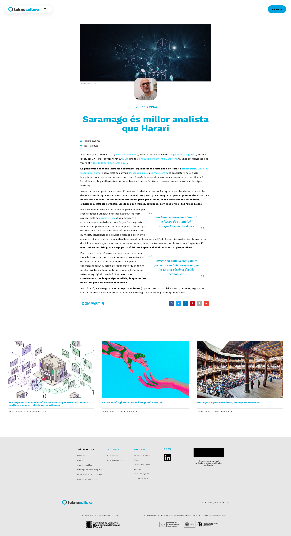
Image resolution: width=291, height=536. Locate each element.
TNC (110, 154)
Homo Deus (189, 168)
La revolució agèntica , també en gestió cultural (132, 402)
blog (122, 9)
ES (133, 9)
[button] (171, 303)
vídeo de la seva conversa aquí (108, 162)
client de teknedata (126, 154)
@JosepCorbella (138, 172)
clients (99, 9)
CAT (142, 9)
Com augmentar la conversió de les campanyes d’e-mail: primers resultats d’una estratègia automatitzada (48, 403)
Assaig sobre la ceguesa (181, 154)
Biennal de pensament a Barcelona (157, 158)
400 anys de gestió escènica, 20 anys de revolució (228, 402)
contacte (277, 9)
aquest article (107, 217)
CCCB (124, 158)
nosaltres (111, 9)
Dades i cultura (91, 146)
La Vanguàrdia (159, 172)
